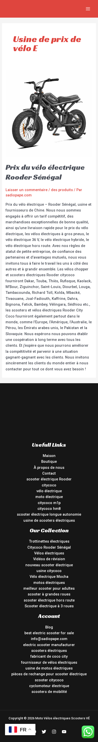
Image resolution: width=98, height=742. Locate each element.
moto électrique (49, 496)
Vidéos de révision (49, 559)
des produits (62, 190)
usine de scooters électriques (49, 520)
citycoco (49, 485)
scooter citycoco (49, 680)
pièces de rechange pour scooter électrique (49, 674)
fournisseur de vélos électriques (49, 662)
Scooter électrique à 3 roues (49, 606)
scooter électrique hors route (49, 600)
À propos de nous (49, 467)
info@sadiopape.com (49, 639)
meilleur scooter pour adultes (49, 588)
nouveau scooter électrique (49, 565)
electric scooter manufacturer (49, 645)
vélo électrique (49, 491)
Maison (49, 455)
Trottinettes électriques (49, 541)
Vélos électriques (49, 553)
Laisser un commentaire (26, 190)
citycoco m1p (49, 503)
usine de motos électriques (49, 668)
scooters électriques (49, 650)
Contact (49, 473)
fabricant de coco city (49, 656)
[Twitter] (44, 731)
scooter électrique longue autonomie (49, 514)
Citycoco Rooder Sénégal (49, 547)
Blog (49, 627)
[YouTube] (64, 731)
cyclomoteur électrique (49, 686)
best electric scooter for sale (49, 633)
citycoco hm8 (49, 508)
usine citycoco (49, 571)
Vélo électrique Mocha (49, 576)
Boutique (49, 461)
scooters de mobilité (49, 691)
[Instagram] (54, 731)
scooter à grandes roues (49, 594)
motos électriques (49, 582)
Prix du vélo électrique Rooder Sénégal (45, 172)
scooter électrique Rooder (49, 479)
